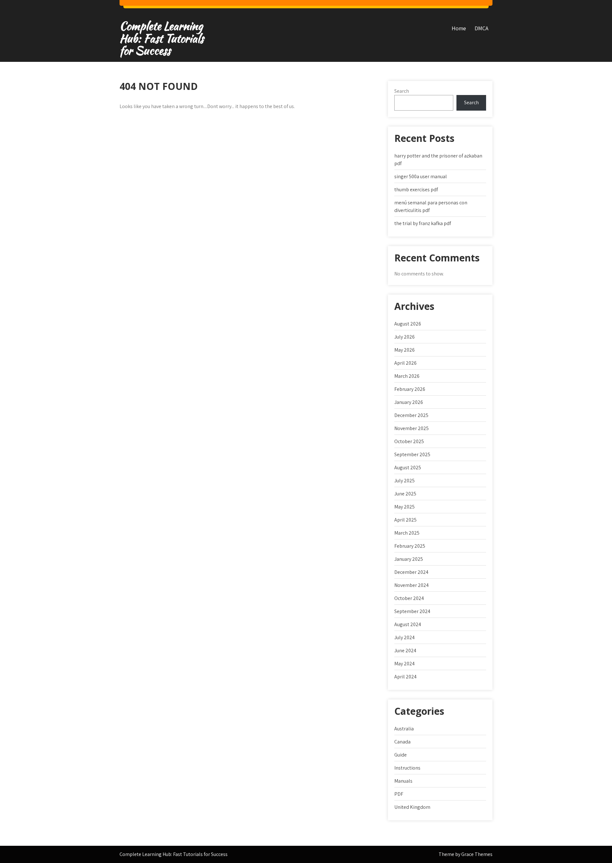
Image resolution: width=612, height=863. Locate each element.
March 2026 (406, 376)
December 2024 (411, 572)
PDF (398, 794)
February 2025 (409, 546)
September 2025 (412, 454)
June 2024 (405, 650)
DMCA (481, 28)
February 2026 (409, 389)
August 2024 (407, 624)
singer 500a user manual (420, 176)
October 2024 (409, 598)
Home (459, 28)
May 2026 (404, 350)
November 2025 (411, 428)
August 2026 (407, 323)
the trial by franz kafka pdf (422, 223)
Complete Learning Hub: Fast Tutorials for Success (162, 38)
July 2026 (404, 336)
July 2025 (404, 480)
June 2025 (405, 493)
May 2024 (404, 663)
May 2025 (404, 506)
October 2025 (409, 441)
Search (401, 91)
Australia (404, 728)
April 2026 (405, 363)
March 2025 (406, 533)
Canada (402, 741)
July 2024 (404, 637)
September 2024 (412, 611)
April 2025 (405, 519)
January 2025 (408, 559)
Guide (400, 754)
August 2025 (407, 467)
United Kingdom (412, 807)
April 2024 (405, 676)
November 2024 (411, 585)
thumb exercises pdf (416, 189)
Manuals (403, 781)
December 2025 (411, 415)
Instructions (407, 767)
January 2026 (408, 402)
